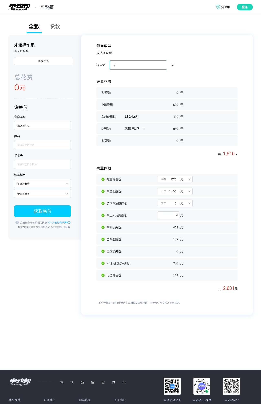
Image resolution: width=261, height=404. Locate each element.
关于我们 (120, 400)
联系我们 (49, 400)
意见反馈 (14, 400)
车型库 (46, 7)
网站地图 (85, 400)
